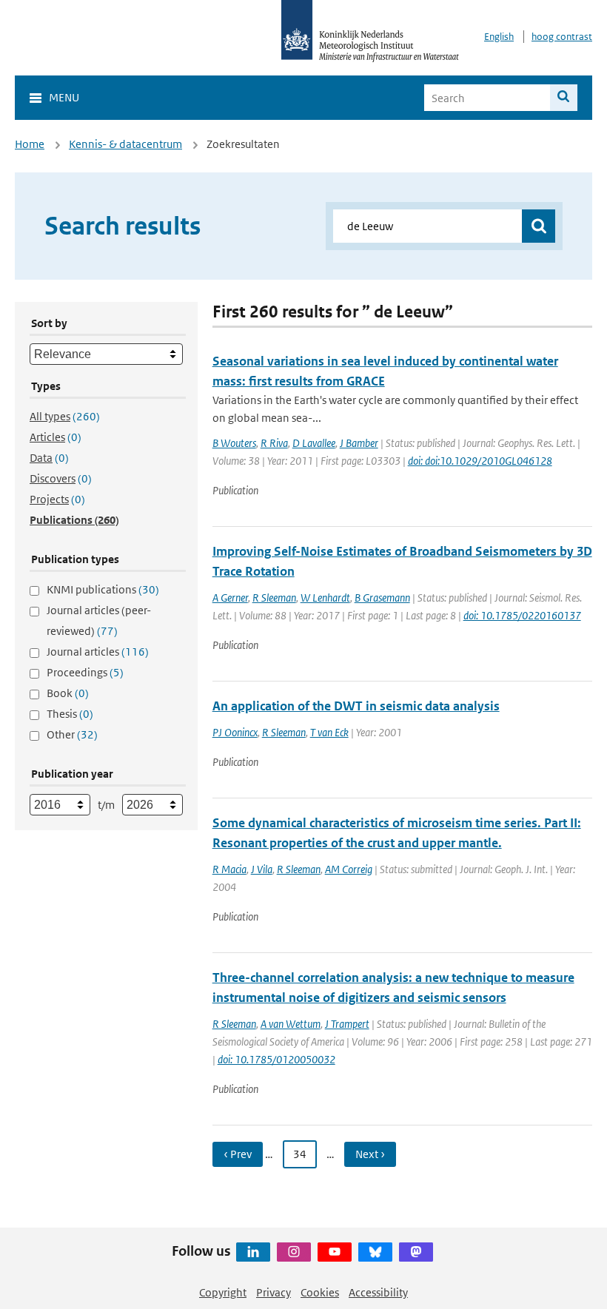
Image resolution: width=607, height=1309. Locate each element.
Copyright (223, 1292)
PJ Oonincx (235, 732)
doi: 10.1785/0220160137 (522, 615)
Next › (370, 1154)
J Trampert (347, 1024)
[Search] (563, 97)
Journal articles (98, 652)
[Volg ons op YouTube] (335, 1252)
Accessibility (378, 1292)
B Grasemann (382, 597)
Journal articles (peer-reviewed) (99, 620)
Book (68, 693)
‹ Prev (238, 1154)
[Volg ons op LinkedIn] (253, 1252)
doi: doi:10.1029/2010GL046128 (480, 461)
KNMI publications (103, 589)
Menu (64, 97)
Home (29, 144)
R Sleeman (274, 597)
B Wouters (234, 443)
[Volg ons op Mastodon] (416, 1252)
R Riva (274, 443)
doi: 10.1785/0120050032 (276, 1059)
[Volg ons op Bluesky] (375, 1252)
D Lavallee (313, 443)
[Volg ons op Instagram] (294, 1252)
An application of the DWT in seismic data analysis (356, 706)
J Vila (261, 869)
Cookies (320, 1292)
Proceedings (85, 672)
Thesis (70, 714)
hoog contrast (561, 36)
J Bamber (359, 443)
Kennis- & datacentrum (125, 144)
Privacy (273, 1292)
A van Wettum (291, 1024)
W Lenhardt (325, 597)
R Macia (229, 869)
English (499, 36)
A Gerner (230, 597)
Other (72, 734)
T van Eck (329, 732)
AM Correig (348, 869)
